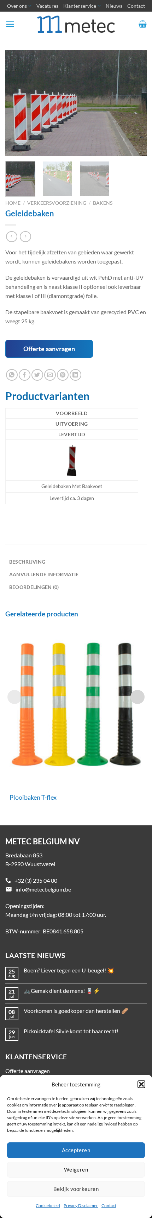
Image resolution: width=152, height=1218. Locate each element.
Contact (108, 1205)
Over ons (17, 6)
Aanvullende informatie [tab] (43, 574)
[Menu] (10, 24)
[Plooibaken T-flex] (76, 704)
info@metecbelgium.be (43, 889)
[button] (141, 1084)
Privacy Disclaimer (81, 1205)
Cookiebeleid (48, 1205)
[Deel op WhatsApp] (12, 375)
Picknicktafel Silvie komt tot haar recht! (71, 1031)
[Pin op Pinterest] (63, 375)
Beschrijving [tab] (27, 562)
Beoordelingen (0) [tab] (34, 587)
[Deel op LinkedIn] (75, 375)
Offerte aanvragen (49, 349)
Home (13, 203)
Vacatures (47, 6)
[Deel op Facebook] (24, 375)
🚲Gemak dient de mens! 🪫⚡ (62, 990)
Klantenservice (79, 6)
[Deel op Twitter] (37, 375)
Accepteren (76, 1150)
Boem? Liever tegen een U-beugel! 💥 (69, 970)
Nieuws (114, 6)
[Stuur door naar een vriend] (50, 375)
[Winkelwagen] (143, 24)
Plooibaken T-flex (33, 797)
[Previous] (17, 103)
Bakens (102, 203)
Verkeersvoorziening (56, 203)
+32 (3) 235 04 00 (35, 880)
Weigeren (76, 1169)
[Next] (135, 103)
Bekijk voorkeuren (76, 1189)
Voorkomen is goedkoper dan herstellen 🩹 (76, 1010)
